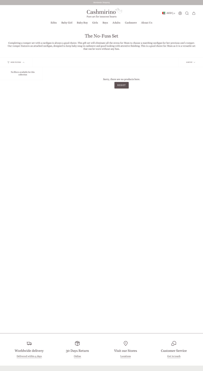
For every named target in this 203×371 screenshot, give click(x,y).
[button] (53, 22)
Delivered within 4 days (29, 356)
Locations (125, 356)
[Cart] (193, 13)
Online (77, 356)
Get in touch (173, 356)
